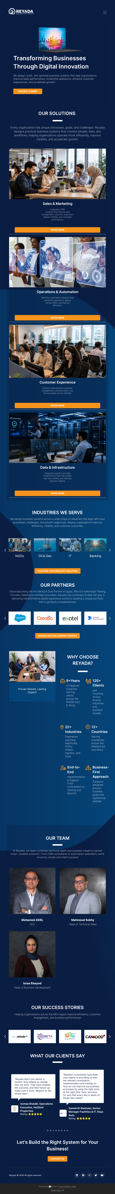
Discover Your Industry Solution (57, 571)
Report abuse (56, 1190)
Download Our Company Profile (57, 635)
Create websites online (67, 1186)
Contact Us (57, 1159)
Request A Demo (27, 91)
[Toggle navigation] (105, 12)
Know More (57, 230)
